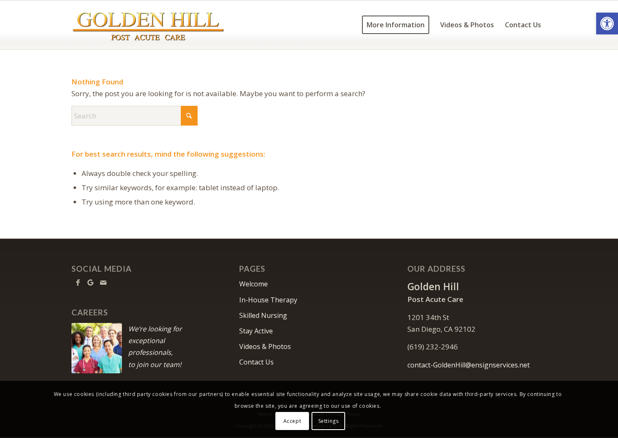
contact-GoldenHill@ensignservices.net (468, 365)
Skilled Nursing (263, 315)
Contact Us (256, 362)
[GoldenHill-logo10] (147, 24)
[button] (607, 23)
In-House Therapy (268, 299)
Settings (328, 421)
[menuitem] (396, 24)
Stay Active (256, 331)
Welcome (253, 284)
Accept (292, 421)
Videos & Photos (265, 346)
